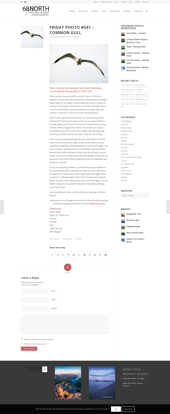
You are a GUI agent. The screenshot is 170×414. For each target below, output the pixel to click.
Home (96, 2)
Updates (125, 167)
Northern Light (132, 220)
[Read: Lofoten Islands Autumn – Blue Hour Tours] (123, 40)
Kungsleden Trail (133, 214)
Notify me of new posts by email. (35, 344)
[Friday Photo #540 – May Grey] (2, 207)
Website (54, 308)
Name (54, 291)
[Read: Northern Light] (123, 221)
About (117, 2)
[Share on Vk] (84, 254)
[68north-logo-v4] (36, 11)
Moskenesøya (127, 144)
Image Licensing (106, 2)
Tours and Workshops (131, 157)
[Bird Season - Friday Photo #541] (32, 36)
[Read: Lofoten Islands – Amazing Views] (123, 54)
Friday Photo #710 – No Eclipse (132, 90)
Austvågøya (126, 121)
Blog (130, 2)
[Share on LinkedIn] (73, 254)
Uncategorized (128, 164)
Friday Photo (66, 37)
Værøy (124, 177)
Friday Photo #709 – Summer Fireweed (134, 94)
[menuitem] (96, 1)
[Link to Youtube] (25, 2)
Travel (124, 160)
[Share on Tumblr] (79, 254)
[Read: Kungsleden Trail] (123, 215)
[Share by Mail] (95, 254)
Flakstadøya (55, 37)
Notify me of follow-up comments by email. (39, 339)
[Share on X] (57, 254)
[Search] (146, 11)
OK (116, 409)
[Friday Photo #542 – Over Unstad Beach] (168, 207)
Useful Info (126, 170)
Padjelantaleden (133, 226)
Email (53, 299)
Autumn (124, 124)
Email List (146, 2)
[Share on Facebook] (52, 254)
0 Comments (67, 239)
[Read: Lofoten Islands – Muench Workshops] (123, 68)
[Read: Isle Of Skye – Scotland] (123, 34)
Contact (137, 2)
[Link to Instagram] (21, 2)
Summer (75, 37)
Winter (124, 180)
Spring (124, 147)
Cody (80, 239)
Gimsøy (124, 134)
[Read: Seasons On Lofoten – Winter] (123, 240)
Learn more (128, 409)
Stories (124, 150)
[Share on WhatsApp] (63, 254)
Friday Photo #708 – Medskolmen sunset (134, 99)
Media (124, 140)
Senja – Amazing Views (135, 46)
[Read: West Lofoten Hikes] (123, 233)
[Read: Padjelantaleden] (123, 227)
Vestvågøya (126, 173)
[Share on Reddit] (89, 254)
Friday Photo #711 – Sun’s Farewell (133, 85)
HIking (124, 137)
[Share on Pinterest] (68, 254)
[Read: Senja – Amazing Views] (123, 47)
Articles (123, 2)
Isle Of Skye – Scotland (136, 33)
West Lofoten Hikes (134, 232)
